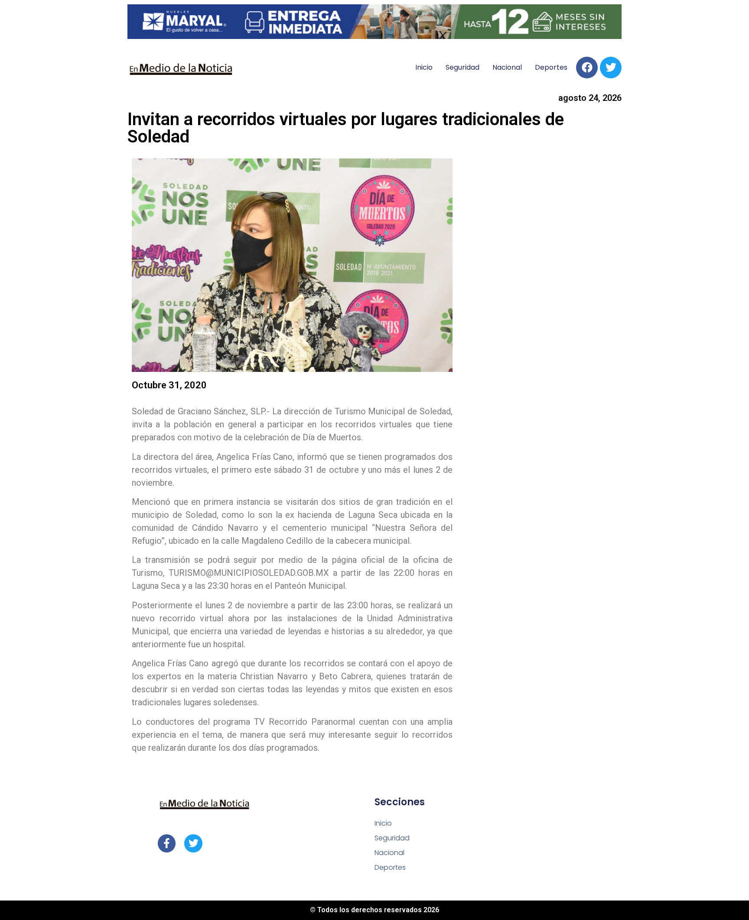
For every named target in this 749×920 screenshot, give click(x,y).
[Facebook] (587, 67)
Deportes (551, 67)
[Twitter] (611, 67)
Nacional (507, 67)
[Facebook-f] (167, 843)
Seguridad (462, 67)
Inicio (424, 67)
